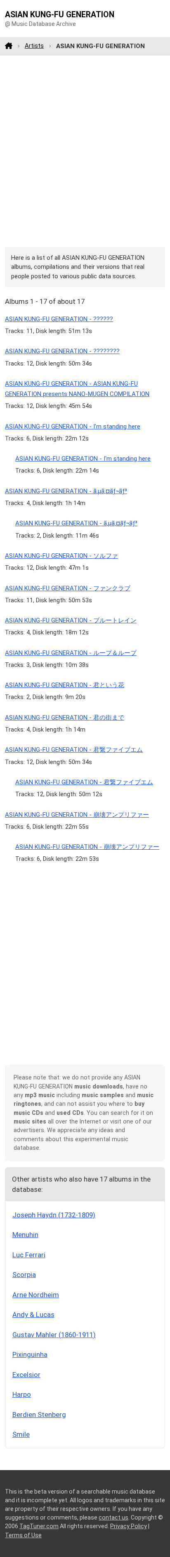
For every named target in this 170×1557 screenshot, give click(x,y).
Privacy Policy (128, 1526)
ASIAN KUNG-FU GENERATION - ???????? (62, 351)
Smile (21, 1434)
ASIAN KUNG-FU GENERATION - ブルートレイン (71, 620)
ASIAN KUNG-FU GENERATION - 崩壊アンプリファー (77, 814)
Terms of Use (23, 1535)
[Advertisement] (85, 151)
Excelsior (26, 1375)
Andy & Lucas (33, 1314)
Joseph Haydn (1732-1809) (53, 1215)
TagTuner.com (39, 1526)
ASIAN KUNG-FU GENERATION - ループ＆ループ (71, 653)
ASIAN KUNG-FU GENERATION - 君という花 (64, 685)
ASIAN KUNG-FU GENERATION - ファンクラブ (67, 588)
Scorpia (24, 1274)
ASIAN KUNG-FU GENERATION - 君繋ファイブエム (74, 749)
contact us (113, 1517)
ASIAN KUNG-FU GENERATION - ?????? (59, 319)
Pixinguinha (29, 1354)
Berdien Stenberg (39, 1414)
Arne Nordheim (35, 1295)
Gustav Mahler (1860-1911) (54, 1335)
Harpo (21, 1394)
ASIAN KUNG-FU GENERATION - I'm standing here (72, 426)
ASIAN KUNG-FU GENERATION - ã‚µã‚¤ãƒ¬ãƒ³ (66, 491)
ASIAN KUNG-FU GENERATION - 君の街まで (64, 717)
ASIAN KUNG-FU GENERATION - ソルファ (61, 555)
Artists (34, 45)
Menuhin (25, 1235)
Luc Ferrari (28, 1255)
